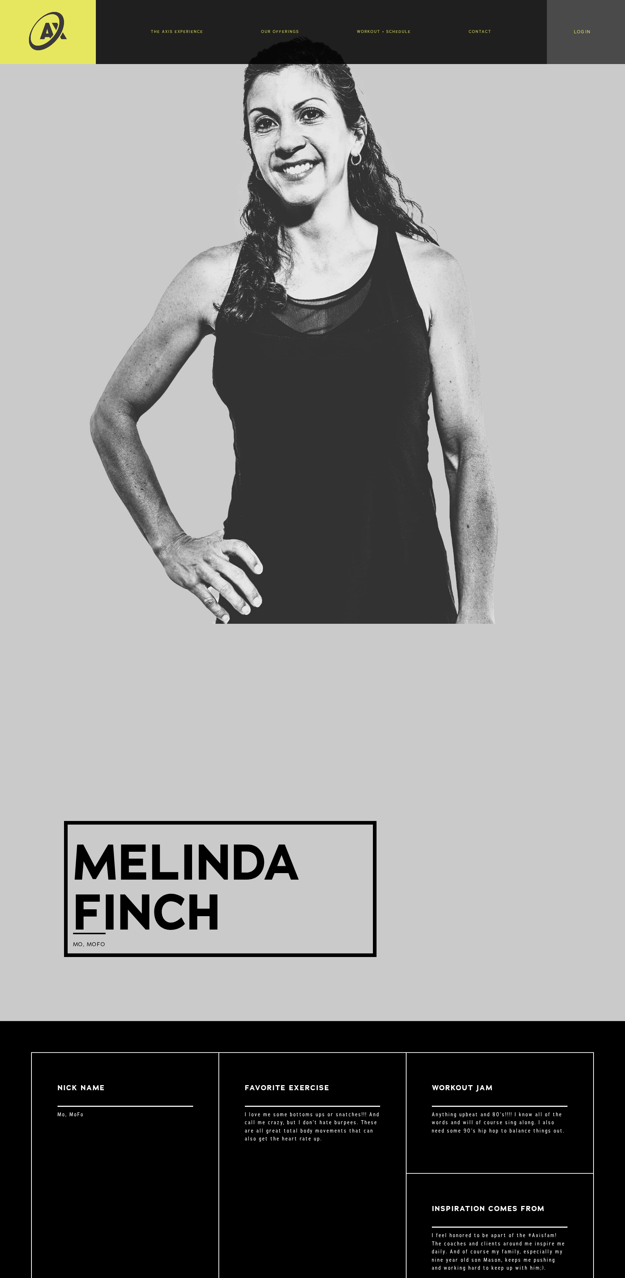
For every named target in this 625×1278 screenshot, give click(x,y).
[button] (586, 32)
